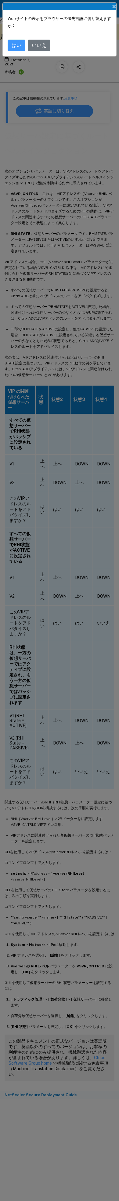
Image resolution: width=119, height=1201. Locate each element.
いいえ (39, 45)
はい (16, 45)
